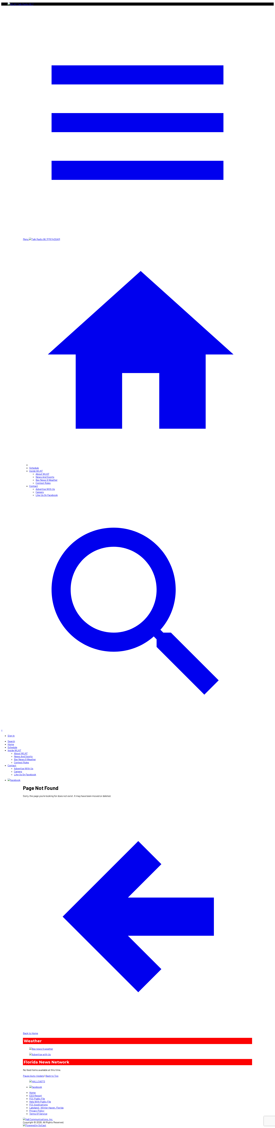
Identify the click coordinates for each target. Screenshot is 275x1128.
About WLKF (42, 473)
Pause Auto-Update (33, 1075)
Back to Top (52, 1075)
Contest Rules (43, 482)
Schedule (34, 467)
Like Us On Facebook (47, 494)
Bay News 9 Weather (46, 479)
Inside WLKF (36, 470)
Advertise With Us (45, 488)
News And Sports (45, 476)
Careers (40, 491)
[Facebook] (14, 779)
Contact (33, 485)
